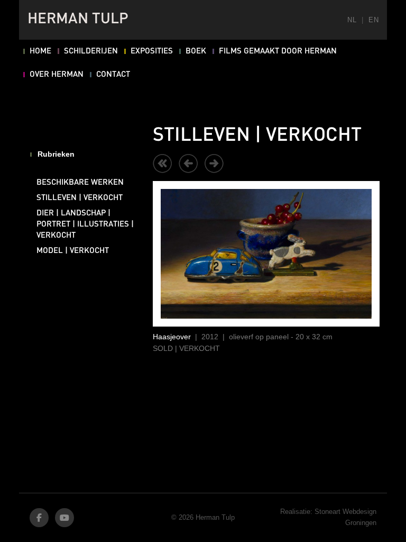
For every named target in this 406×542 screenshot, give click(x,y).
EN (373, 20)
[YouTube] (64, 517)
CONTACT (113, 74)
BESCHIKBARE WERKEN (80, 182)
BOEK (196, 51)
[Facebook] (39, 517)
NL (351, 20)
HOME (40, 51)
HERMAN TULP (77, 19)
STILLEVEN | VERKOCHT (79, 198)
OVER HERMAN (57, 74)
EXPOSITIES (152, 51)
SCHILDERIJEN (91, 51)
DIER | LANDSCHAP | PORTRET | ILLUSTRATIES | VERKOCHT (85, 224)
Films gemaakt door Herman (278, 51)
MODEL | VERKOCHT (72, 251)
